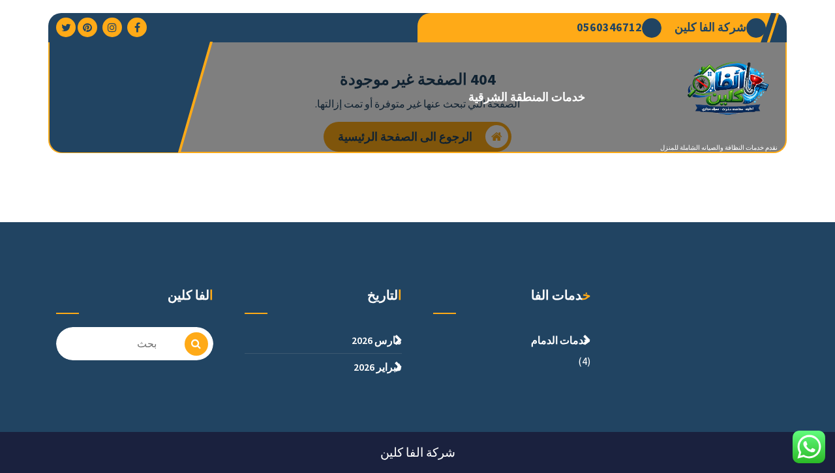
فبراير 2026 (378, 366)
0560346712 (609, 27)
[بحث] (196, 344)
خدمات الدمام (560, 340)
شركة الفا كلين (710, 27)
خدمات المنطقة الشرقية (527, 96)
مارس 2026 (377, 340)
